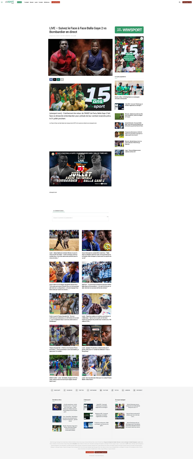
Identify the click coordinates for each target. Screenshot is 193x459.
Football (27, 2)
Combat (41, 2)
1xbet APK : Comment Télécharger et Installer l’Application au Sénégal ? (101, 406)
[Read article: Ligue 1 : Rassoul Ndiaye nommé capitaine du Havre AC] (119, 153)
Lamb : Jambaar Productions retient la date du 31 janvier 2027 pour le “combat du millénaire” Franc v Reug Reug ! (96, 349)
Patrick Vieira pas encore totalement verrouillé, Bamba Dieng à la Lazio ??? (133, 406)
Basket (31, 2)
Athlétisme (46, 2)
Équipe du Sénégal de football (110, 442)
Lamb (36, 2)
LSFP (127, 443)
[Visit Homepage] (9, 2)
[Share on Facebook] (51, 79)
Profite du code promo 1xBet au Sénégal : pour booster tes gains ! (102, 424)
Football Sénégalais (133, 442)
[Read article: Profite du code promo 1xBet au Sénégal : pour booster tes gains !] (88, 425)
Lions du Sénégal (124, 442)
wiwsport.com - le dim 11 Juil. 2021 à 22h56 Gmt (59, 35)
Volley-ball (119, 93)
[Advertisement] (96, 14)
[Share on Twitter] (54, 79)
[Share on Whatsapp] (58, 79)
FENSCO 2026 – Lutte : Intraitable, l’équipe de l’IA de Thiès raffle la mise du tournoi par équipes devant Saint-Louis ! (63, 379)
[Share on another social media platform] (62, 79)
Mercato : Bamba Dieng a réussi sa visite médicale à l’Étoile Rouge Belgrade (133, 143)
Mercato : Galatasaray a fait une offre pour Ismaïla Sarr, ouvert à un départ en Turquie (134, 115)
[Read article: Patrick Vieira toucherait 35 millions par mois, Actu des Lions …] (119, 416)
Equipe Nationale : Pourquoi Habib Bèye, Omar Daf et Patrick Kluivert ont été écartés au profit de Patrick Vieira (134, 124)
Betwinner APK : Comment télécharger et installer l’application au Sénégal (101, 415)
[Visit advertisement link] (80, 97)
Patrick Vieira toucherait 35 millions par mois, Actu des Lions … (133, 415)
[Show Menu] (1, 2)
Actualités (75, 443)
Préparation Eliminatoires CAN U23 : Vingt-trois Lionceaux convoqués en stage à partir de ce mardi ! (133, 133)
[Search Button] (179, 2)
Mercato (118, 442)
